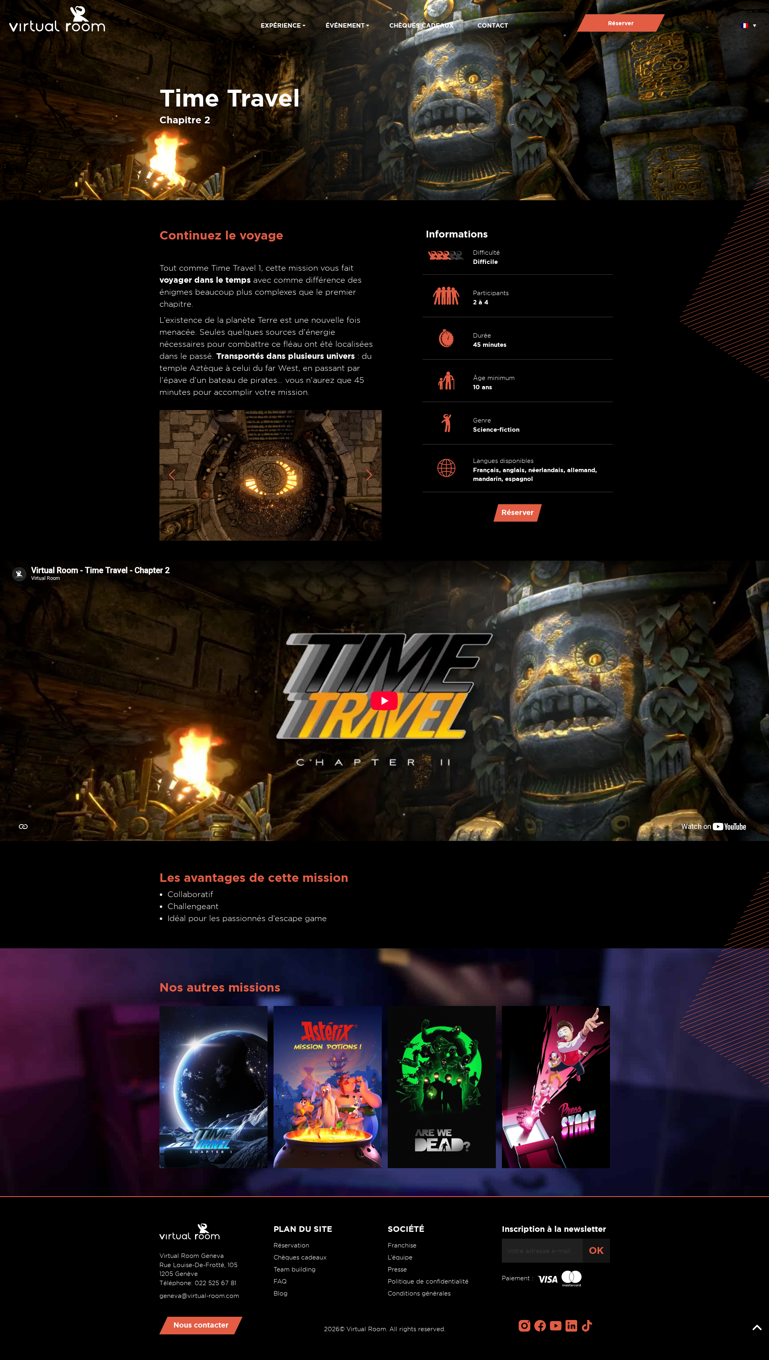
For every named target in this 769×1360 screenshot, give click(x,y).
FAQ (280, 1281)
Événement (345, 25)
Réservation (291, 1245)
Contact (492, 25)
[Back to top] (757, 1328)
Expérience (281, 25)
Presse (397, 1269)
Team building (295, 1269)
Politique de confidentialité (428, 1281)
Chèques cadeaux (421, 25)
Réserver (621, 23)
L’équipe (400, 1257)
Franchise (402, 1245)
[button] (748, 23)
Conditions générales (419, 1293)
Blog (281, 1293)
